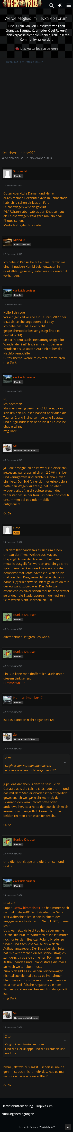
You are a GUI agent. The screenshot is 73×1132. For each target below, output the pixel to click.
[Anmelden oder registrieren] (60, 5)
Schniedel (12, 158)
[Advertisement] (36, 102)
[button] (68, 5)
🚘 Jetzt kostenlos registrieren (36, 48)
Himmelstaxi (12, 683)
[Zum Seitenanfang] (68, 1127)
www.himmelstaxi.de (30, 908)
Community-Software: (37, 1127)
